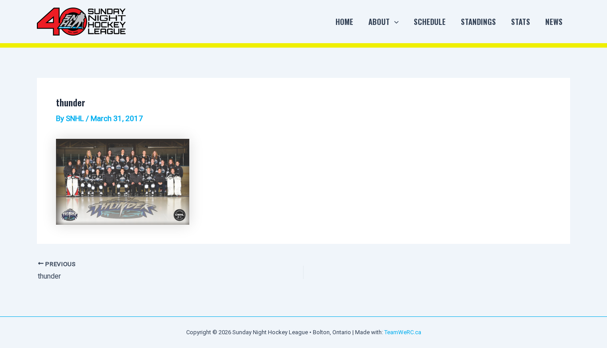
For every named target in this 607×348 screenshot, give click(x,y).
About (379, 21)
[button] (394, 22)
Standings (478, 21)
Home (344, 21)
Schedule (430, 21)
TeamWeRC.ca (402, 332)
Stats (520, 21)
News (554, 21)
